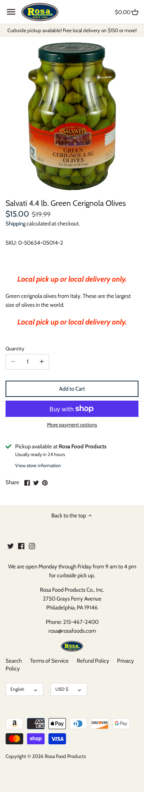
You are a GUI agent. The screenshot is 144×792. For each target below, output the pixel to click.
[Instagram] (32, 546)
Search (14, 660)
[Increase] (42, 361)
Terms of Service (49, 660)
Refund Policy (93, 660)
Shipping (15, 223)
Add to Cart (72, 388)
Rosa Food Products (65, 756)
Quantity (15, 348)
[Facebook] (21, 546)
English (17, 689)
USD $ (61, 689)
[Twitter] (10, 546)
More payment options (72, 425)
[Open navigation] (11, 11)
